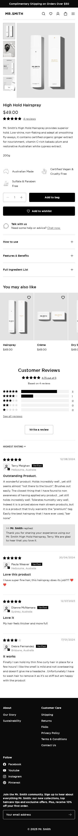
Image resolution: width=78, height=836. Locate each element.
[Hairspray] (17, 316)
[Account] (58, 14)
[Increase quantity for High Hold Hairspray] (21, 197)
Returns (46, 720)
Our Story (9, 714)
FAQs (44, 726)
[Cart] (65, 14)
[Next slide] (9, 87)
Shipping (47, 714)
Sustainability (12, 720)
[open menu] (73, 14)
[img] (12, 459)
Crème (41, 344)
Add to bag (52, 197)
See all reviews (12, 416)
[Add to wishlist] (29, 297)
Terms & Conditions (54, 739)
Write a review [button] (39, 429)
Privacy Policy (50, 733)
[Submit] (70, 814)
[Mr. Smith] (14, 13)
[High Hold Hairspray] (9, 31)
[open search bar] (43, 14)
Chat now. (53, 227)
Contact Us (48, 745)
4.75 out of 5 (49, 378)
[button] (51, 14)
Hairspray (9, 344)
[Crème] (51, 316)
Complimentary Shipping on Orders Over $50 (39, 3)
